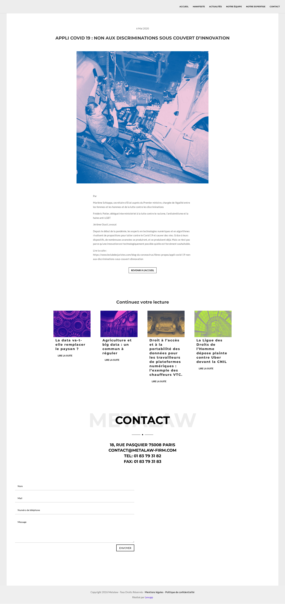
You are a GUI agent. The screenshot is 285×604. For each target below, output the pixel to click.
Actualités (215, 6)
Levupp (149, 597)
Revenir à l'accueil (142, 270)
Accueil (184, 6)
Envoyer (125, 547)
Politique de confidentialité (179, 592)
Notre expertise (255, 6)
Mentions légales (154, 592)
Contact (275, 6)
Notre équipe (234, 6)
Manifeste (199, 6)
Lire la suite (65, 355)
